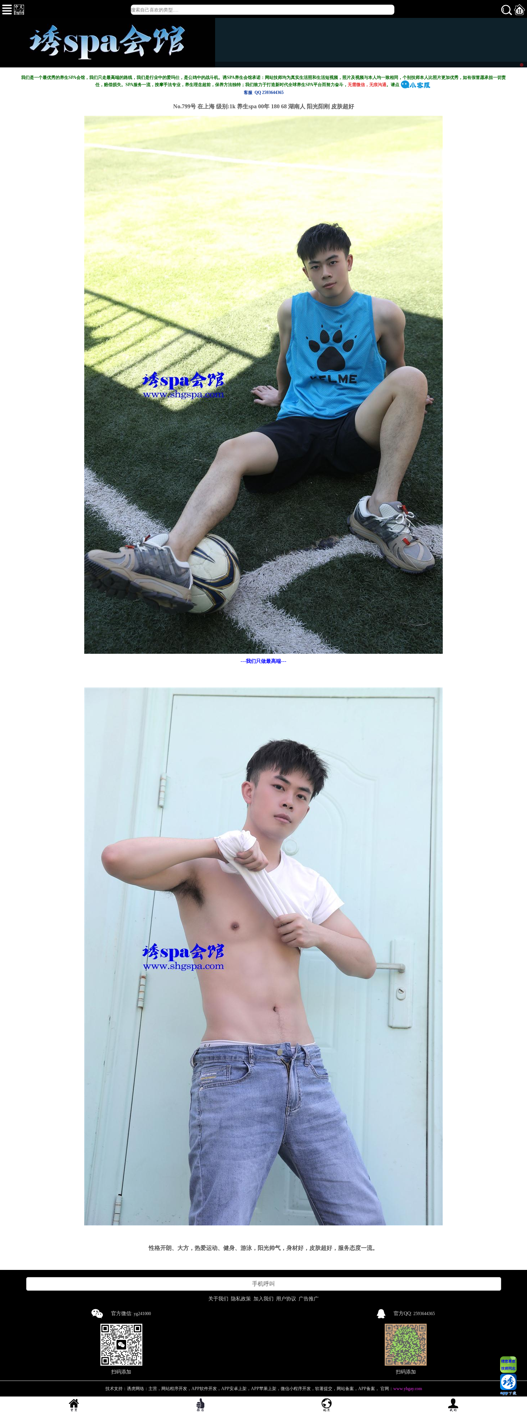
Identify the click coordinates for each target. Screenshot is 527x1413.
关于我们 (218, 1298)
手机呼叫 (263, 1284)
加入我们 (263, 1298)
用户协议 (286, 1298)
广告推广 (309, 1298)
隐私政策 (241, 1298)
